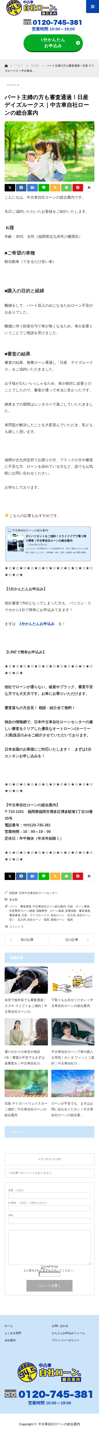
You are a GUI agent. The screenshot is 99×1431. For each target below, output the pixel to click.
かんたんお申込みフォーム (68, 1333)
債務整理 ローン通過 (50, 910)
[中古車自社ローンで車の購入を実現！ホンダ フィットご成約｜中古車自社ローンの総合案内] (73, 1031)
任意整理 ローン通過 (22, 910)
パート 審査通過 (20, 906)
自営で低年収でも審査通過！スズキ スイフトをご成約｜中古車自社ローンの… (26, 1005)
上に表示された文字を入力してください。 (49, 1270)
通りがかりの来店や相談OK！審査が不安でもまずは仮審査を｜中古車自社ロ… (25, 1057)
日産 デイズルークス (35, 915)
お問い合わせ (60, 1326)
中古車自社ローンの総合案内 (59, 1424)
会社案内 (10, 1340)
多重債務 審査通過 (77, 910)
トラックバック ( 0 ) (49, 1159)
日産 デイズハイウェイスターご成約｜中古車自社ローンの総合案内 (26, 1109)
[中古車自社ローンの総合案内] (49, 1372)
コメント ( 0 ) (49, 1147)
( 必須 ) (16, 1190)
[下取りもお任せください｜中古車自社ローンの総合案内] (73, 980)
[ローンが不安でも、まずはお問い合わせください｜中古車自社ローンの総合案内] (73, 1083)
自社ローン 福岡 (38, 919)
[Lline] (43, 187)
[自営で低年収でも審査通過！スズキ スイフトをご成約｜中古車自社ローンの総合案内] (26, 980)
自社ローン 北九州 (63, 915)
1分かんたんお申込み (53, 42)
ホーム (9, 1326)
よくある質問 (13, 1333)
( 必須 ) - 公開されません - (28, 1203)
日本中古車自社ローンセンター (38, 893)
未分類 (13, 899)
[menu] (92, 6)
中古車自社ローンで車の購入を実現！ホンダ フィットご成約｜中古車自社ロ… (72, 1057)
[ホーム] (6, 64)
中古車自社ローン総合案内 (49, 906)
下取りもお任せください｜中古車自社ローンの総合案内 (72, 1003)
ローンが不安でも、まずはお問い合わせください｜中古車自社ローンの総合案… (72, 1109)
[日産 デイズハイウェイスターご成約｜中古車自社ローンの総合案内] (26, 1083)
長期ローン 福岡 (62, 919)
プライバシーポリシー (65, 1340)
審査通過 (14, 915)
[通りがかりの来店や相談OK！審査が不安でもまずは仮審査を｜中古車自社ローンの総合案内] (26, 1031)
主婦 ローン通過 (78, 906)
